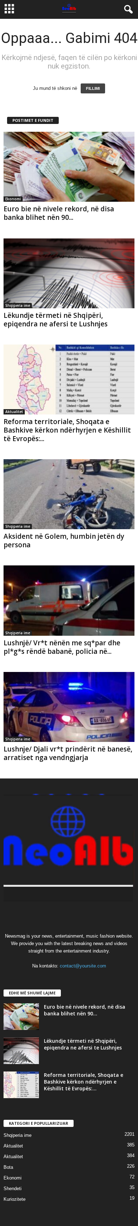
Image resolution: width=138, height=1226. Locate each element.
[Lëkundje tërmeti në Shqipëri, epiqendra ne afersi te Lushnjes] (69, 273)
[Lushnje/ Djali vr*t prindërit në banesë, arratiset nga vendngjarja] (69, 707)
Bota (8, 1167)
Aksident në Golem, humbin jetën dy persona (64, 540)
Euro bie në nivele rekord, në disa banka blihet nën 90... (59, 213)
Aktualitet (14, 411)
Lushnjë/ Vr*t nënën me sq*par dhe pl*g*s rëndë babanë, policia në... (62, 647)
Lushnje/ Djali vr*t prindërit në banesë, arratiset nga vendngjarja (68, 753)
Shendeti (13, 1188)
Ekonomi (13, 198)
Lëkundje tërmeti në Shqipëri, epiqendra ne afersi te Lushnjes (56, 320)
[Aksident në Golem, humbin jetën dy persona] (69, 494)
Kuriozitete (14, 1199)
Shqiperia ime (17, 305)
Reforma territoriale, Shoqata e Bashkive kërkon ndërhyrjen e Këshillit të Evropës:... (67, 430)
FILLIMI (93, 88)
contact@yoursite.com (83, 966)
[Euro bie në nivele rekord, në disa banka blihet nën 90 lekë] (69, 167)
